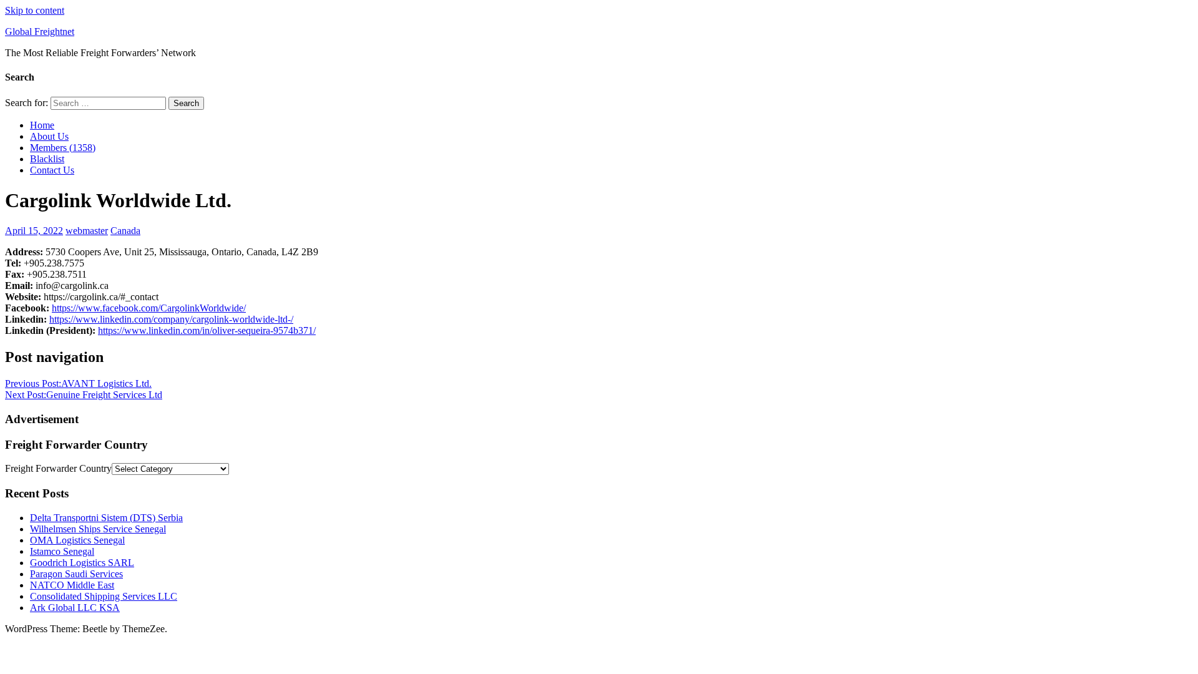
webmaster (87, 230)
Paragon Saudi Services (76, 574)
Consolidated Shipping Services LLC (103, 596)
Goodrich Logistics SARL (82, 562)
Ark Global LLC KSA (75, 607)
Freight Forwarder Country (58, 468)
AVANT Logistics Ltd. (78, 383)
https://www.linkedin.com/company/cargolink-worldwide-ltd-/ (171, 319)
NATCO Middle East (72, 585)
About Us (49, 136)
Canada (125, 230)
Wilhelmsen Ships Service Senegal (98, 529)
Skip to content (34, 10)
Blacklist (47, 159)
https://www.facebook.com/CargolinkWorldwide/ (149, 308)
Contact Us (52, 170)
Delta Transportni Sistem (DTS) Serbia (106, 517)
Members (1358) (62, 147)
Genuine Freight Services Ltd (83, 394)
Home (42, 125)
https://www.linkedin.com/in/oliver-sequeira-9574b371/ (207, 330)
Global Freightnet (39, 31)
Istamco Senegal (62, 551)
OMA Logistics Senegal (77, 540)
